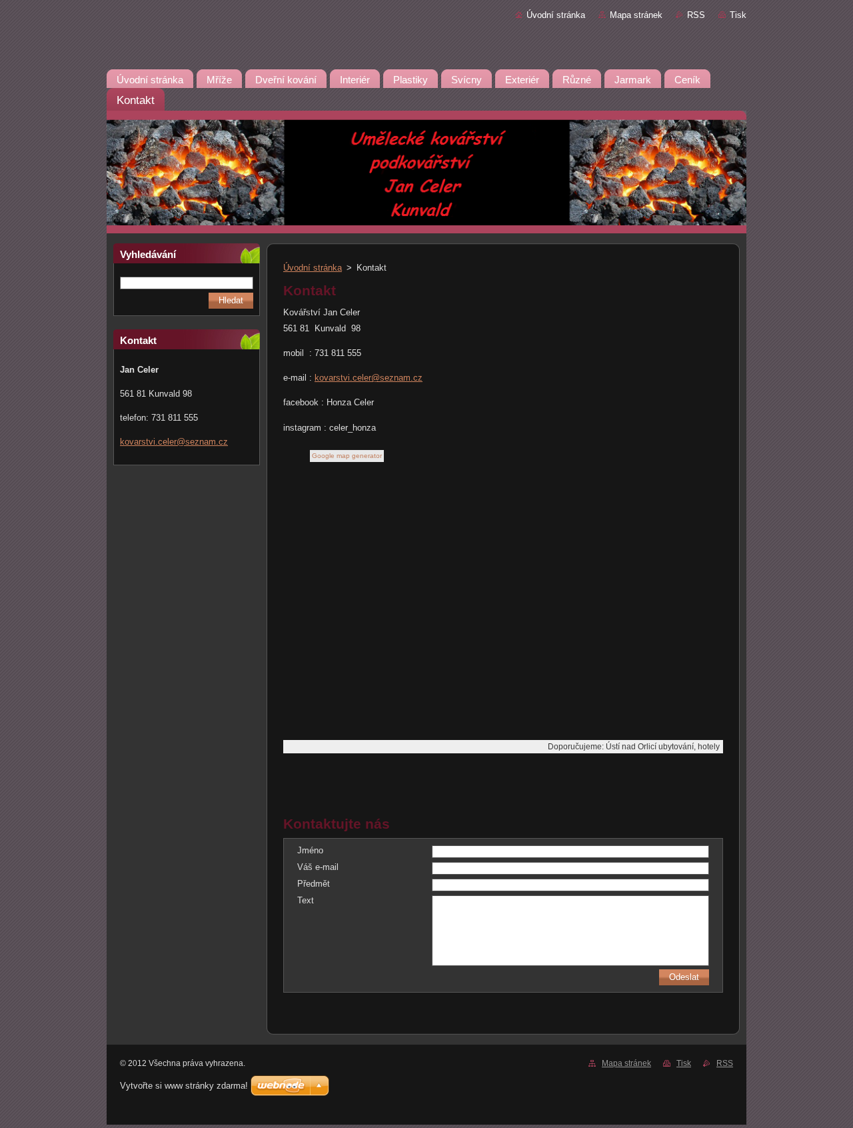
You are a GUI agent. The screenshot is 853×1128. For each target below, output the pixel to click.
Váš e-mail (318, 867)
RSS (696, 15)
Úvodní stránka (555, 15)
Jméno (310, 850)
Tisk (738, 15)
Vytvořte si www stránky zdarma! (184, 1086)
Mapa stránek (636, 15)
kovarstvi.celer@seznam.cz (369, 378)
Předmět (313, 884)
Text (305, 900)
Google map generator (347, 455)
